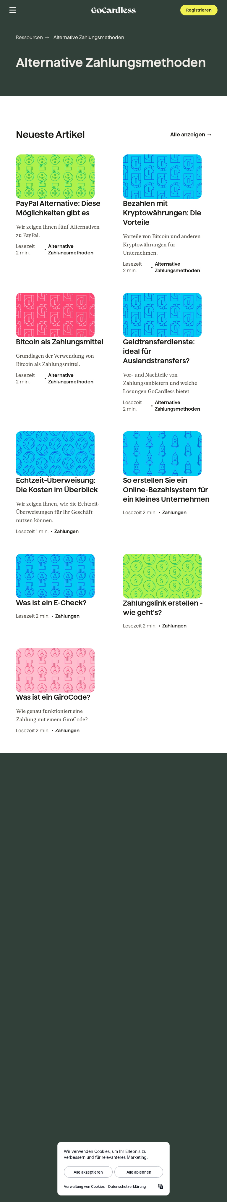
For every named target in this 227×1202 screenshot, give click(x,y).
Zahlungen (66, 531)
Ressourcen (29, 37)
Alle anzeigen (187, 134)
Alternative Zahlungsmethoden (70, 249)
